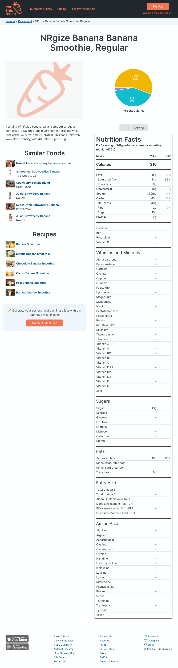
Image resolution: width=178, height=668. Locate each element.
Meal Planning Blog (64, 653)
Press (103, 644)
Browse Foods (62, 636)
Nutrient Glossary (63, 649)
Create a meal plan (44, 323)
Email (151, 644)
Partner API (106, 636)
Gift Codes (60, 657)
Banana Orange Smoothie (33, 292)
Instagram (153, 640)
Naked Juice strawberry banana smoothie (43, 163)
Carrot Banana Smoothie (32, 273)
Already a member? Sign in (157, 12)
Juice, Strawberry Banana (33, 193)
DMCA (103, 657)
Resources (59, 661)
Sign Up (158, 6)
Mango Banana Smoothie (33, 253)
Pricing (62, 9)
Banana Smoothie (28, 244)
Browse (10, 21)
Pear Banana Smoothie (31, 282)
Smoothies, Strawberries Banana (38, 171)
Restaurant (25, 21)
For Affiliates (107, 649)
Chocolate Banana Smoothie (35, 263)
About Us (105, 640)
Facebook (153, 636)
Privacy (104, 653)
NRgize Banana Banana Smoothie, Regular (89, 42)
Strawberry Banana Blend (33, 182)
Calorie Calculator (63, 640)
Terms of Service (109, 661)
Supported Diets (41, 9)
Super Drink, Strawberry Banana (37, 205)
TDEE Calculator (63, 644)
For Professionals (83, 9)
